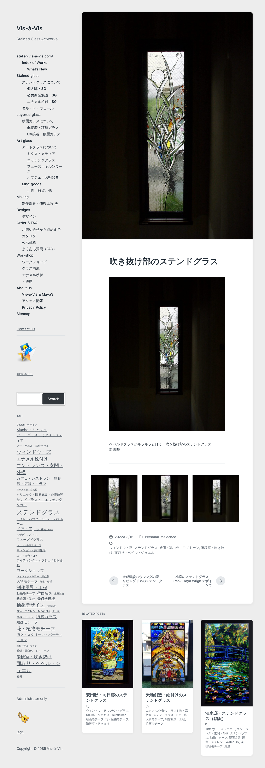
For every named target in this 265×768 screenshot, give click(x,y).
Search (53, 399)
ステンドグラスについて (41, 82)
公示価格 (29, 242)
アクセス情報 (32, 301)
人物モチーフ (27, 581)
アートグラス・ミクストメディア (39, 437)
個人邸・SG (36, 89)
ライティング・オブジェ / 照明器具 (40, 563)
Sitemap (23, 314)
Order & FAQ (27, 223)
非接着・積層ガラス (43, 128)
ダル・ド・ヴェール (38, 108)
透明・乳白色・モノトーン (33, 650)
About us (24, 288)
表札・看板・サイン (27, 645)
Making (23, 197)
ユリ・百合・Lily (27, 555)
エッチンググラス (41, 160)
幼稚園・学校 (26, 599)
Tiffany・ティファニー (220, 729)
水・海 (56, 611)
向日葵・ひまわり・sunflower (105, 715)
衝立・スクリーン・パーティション (39, 637)
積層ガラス (46, 616)
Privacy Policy (34, 307)
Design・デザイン (27, 424)
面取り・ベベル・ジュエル (38, 666)
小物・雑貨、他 (39, 190)
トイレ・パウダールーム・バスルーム (40, 521)
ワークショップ (34, 262)
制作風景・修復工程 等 (40, 203)
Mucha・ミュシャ (32, 430)
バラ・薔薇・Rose (43, 529)
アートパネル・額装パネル (33, 445)
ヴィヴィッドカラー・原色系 (33, 576)
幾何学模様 (46, 598)
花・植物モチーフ (36, 628)
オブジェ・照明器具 (43, 177)
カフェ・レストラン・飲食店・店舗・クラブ (39, 481)
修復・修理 (46, 581)
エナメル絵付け (32, 458)
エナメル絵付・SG (42, 102)
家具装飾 (59, 593)
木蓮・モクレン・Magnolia (33, 611)
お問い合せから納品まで (41, 229)
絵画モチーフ (27, 622)
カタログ (29, 236)
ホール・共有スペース (29, 545)
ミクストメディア (41, 154)
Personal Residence (160, 537)
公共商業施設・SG (42, 95)
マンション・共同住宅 (31, 550)
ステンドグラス (38, 512)
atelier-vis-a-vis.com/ (35, 56)
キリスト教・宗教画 (27, 489)
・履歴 (27, 281)
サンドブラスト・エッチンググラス (39, 502)
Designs (23, 210)
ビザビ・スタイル (27, 534)
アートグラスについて (39, 147)
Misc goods (31, 184)
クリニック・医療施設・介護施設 (40, 495)
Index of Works (34, 63)
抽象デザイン (31, 605)
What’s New (37, 69)
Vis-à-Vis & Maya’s (37, 294)
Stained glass (28, 76)
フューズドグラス (30, 540)
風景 (19, 676)
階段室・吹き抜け (34, 656)
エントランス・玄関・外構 (40, 469)
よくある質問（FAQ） (39, 249)
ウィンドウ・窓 (34, 452)
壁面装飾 (44, 593)
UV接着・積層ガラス (43, 134)
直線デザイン (25, 617)
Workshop (25, 255)
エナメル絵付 (32, 275)
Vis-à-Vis (29, 28)
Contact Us (26, 329)
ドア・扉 (24, 529)
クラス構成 (31, 268)
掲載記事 (51, 605)
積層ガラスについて (38, 121)
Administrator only (32, 699)
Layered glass (29, 115)
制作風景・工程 (32, 587)
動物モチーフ (26, 593)
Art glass (24, 141)
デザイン (29, 216)
